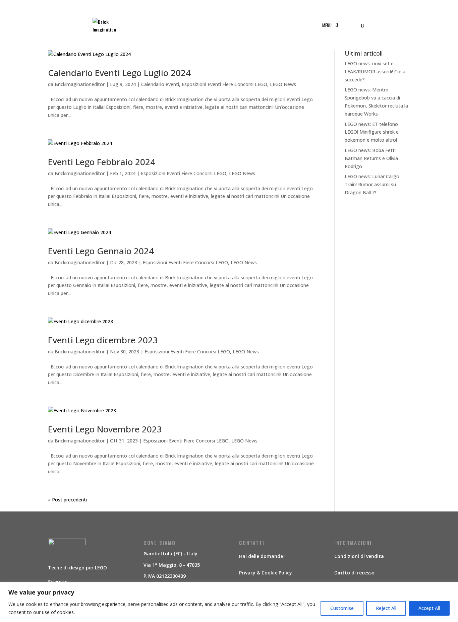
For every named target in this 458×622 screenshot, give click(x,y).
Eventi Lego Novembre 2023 (105, 429)
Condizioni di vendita (359, 556)
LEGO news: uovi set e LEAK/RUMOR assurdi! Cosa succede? (375, 71)
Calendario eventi (160, 84)
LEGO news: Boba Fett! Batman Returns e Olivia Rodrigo (371, 158)
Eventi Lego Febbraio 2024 (101, 162)
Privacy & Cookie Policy (265, 572)
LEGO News (283, 84)
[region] (229, 602)
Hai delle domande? (262, 556)
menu (327, 25)
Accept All (429, 608)
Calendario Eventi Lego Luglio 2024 (119, 73)
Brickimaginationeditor (80, 84)
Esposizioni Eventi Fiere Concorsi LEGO (224, 84)
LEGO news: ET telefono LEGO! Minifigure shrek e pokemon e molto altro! (372, 132)
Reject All (386, 608)
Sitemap (58, 581)
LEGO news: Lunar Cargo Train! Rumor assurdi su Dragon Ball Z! (372, 184)
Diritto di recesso (354, 572)
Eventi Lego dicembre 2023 (103, 340)
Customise (342, 608)
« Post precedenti (67, 499)
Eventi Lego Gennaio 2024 (101, 251)
